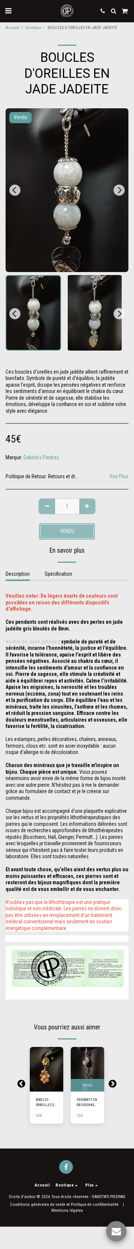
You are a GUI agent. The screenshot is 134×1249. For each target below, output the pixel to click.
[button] (8, 11)
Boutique (33, 27)
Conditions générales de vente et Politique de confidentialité (64, 1204)
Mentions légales (67, 1210)
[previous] (14, 190)
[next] (119, 190)
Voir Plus (118, 476)
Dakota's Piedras (41, 457)
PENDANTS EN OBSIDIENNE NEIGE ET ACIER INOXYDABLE (87, 1103)
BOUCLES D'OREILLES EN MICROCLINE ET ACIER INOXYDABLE (46, 1103)
